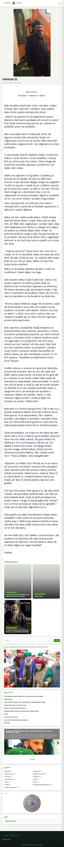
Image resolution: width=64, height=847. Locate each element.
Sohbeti (7, 784)
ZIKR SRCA (7, 723)
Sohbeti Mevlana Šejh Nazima (41, 784)
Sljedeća (57, 744)
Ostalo (35, 779)
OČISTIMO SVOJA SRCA (11, 717)
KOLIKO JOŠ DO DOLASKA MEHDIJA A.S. (15, 708)
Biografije (7, 771)
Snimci (35, 782)
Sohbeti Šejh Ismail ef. (11, 787)
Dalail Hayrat (36, 771)
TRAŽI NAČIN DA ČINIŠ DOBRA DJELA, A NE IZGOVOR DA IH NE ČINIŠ (23, 696)
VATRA (6, 714)
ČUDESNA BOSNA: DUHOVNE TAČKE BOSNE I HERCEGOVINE (21, 711)
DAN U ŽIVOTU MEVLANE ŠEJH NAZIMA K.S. (16, 720)
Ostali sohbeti (9, 779)
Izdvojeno (7, 776)
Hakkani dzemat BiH (38, 774)
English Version (9, 774)
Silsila (6, 782)
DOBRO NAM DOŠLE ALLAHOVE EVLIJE (15, 705)
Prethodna (6, 744)
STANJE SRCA (8, 699)
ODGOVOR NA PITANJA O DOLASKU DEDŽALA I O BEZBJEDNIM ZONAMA (25, 702)
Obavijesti (36, 776)
